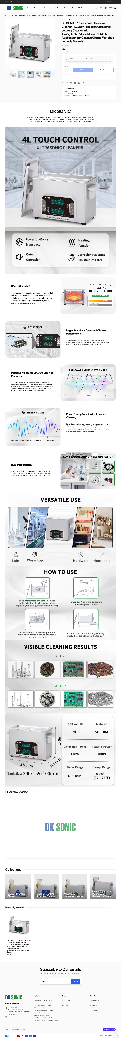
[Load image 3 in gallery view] (30, 74)
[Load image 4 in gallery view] (38, 74)
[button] (37, 8)
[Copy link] (83, 83)
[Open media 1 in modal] (30, 44)
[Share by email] (79, 83)
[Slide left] (7, 74)
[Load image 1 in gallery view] (13, 74)
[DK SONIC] (13, 999)
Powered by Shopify (112, 1035)
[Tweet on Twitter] (71, 83)
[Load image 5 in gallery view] (47, 74)
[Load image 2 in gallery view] (21, 74)
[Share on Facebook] (67, 83)
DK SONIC (66, 20)
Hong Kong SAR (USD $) (106, 2)
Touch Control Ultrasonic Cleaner (80, 95)
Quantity (66, 66)
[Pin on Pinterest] (75, 83)
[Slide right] (53, 74)
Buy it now (103, 70)
